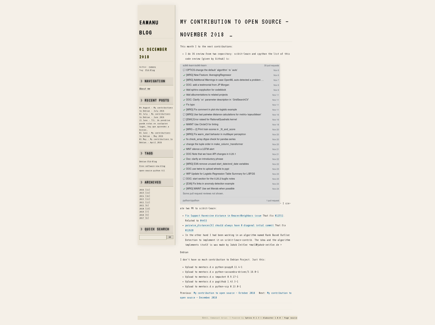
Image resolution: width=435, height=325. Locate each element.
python (156, 170)
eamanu (152, 67)
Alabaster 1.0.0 (272, 318)
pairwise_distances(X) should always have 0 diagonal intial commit (230, 225)
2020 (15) (144, 208)
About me (144, 88)
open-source (145, 170)
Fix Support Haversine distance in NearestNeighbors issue (223, 215)
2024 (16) (144, 196)
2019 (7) (144, 212)
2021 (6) (144, 205)
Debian (142, 161)
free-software (147, 166)
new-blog (160, 166)
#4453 (203, 220)
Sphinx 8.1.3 (252, 318)
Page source (290, 318)
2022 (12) (144, 202)
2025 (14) (144, 193)
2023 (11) (144, 199)
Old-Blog (150, 70)
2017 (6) (144, 218)
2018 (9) (144, 215)
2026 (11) (144, 190)
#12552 (279, 215)
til (163, 170)
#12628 (189, 230)
